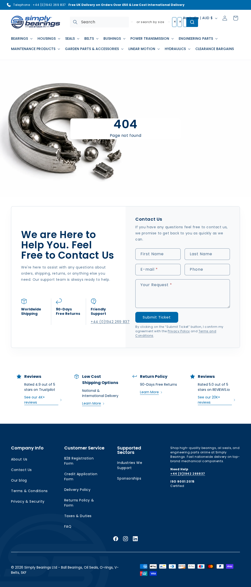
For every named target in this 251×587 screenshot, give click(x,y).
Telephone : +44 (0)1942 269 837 (39, 5)
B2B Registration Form (79, 461)
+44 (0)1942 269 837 (103, 321)
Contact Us (21, 469)
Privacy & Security (28, 501)
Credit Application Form (81, 477)
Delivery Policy (77, 489)
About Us (19, 459)
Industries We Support (129, 465)
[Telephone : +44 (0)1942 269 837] (9, 5)
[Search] (75, 22)
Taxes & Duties (78, 515)
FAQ (68, 526)
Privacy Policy (179, 331)
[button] (21, 38)
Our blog (19, 480)
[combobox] (99, 22)
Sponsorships (129, 478)
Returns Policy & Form (79, 503)
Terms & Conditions (29, 490)
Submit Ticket (157, 317)
